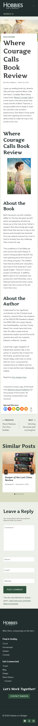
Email (7, 570)
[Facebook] (5, 409)
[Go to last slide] (6, 472)
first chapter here (19, 377)
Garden (6, 651)
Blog (4, 670)
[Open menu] (33, 5)
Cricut (5, 643)
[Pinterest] (9, 409)
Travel (5, 666)
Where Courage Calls (23, 97)
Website (7, 581)
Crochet (6, 655)
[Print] (22, 409)
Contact (8, 681)
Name (7, 559)
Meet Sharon (8, 677)
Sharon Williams (10, 82)
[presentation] (19, 463)
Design (5, 673)
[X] (29, 721)
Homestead (8, 647)
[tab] (14, 494)
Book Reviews (9, 37)
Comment (9, 527)
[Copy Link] (14, 409)
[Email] (18, 409)
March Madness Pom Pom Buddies (9, 425)
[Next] (32, 472)
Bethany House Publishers (19, 389)
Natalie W (10, 484)
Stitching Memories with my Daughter (29, 425)
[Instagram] (33, 721)
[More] (26, 409)
